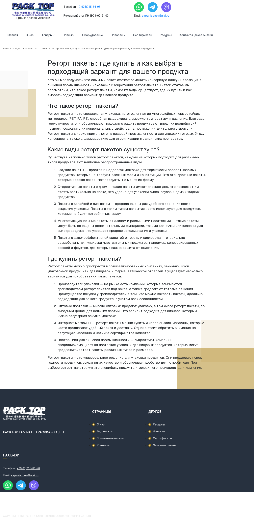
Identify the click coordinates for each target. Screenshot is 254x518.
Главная (12, 35)
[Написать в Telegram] (153, 7)
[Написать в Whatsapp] (139, 7)
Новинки (68, 35)
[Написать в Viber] (166, 7)
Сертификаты (142, 35)
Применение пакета (110, 438)
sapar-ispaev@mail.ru (155, 15)
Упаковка (103, 445)
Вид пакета (105, 431)
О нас (30, 35)
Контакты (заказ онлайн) (197, 35)
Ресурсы (166, 35)
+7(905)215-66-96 (88, 6)
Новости (117, 35)
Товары (47, 35)
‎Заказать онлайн (164, 445)
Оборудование (92, 35)
